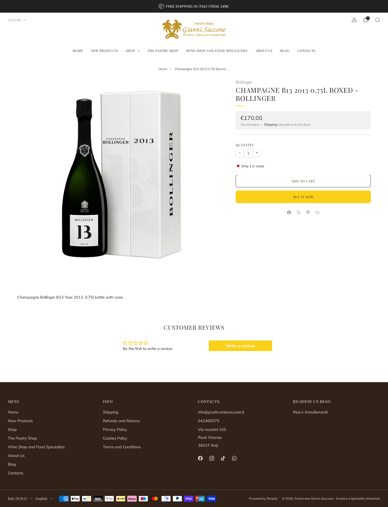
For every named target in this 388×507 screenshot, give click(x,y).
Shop (130, 50)
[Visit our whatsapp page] (234, 458)
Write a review (240, 345)
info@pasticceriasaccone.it (221, 412)
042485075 (208, 420)
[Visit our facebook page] (200, 458)
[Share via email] (317, 213)
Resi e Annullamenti (310, 412)
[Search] (377, 19)
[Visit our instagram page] (211, 458)
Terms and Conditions (122, 447)
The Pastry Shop (163, 50)
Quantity (245, 145)
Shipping (270, 125)
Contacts (306, 50)
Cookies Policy (115, 438)
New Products (104, 50)
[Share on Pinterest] (308, 213)
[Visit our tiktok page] (223, 458)
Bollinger (244, 82)
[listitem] (194, 6)
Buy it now (303, 197)
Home (78, 50)
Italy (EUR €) (17, 498)
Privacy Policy (115, 429)
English (15, 20)
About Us (263, 50)
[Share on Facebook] (289, 213)
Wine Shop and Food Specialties (217, 50)
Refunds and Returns (121, 420)
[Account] (354, 19)
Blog (285, 50)
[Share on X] (298, 213)
